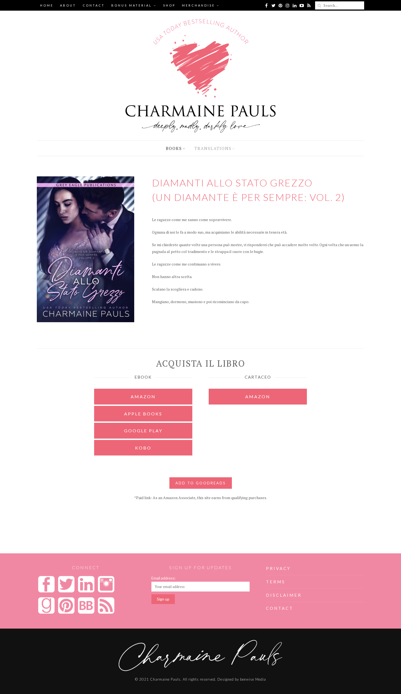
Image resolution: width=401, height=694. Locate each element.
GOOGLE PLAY (143, 430)
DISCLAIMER (284, 595)
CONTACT (279, 608)
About (68, 5)
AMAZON (143, 396)
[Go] (319, 5)
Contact (94, 5)
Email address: (163, 578)
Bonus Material (131, 5)
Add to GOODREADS (200, 483)
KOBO (143, 447)
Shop (169, 5)
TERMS (275, 581)
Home (46, 5)
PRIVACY (278, 568)
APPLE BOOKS (143, 413)
